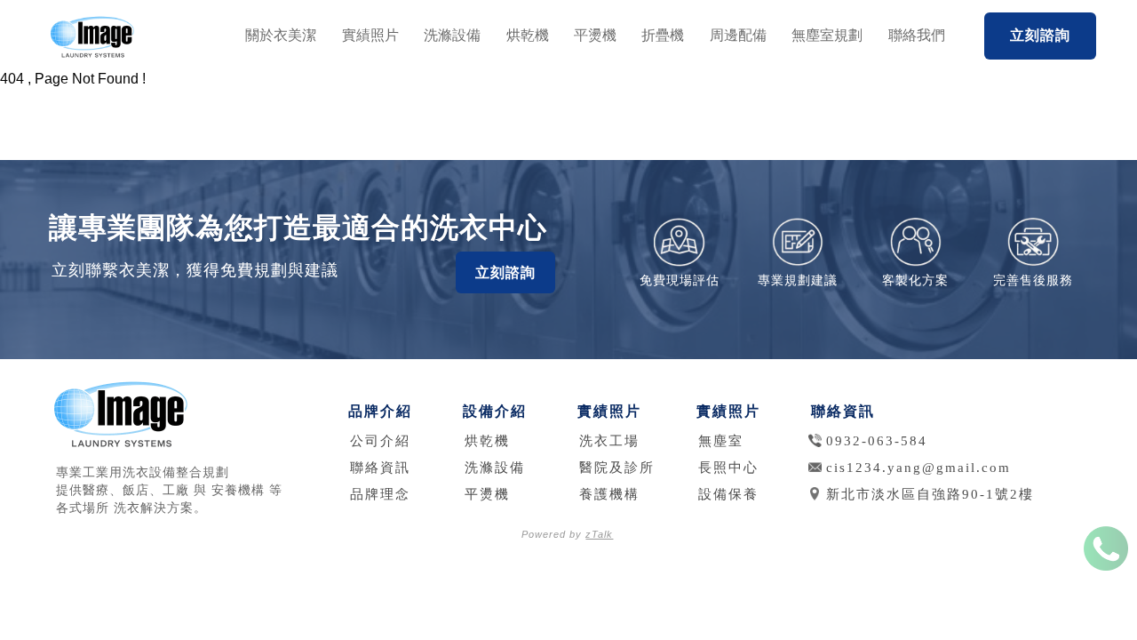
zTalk (599, 534)
